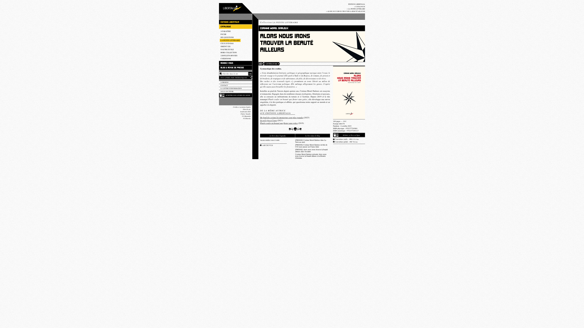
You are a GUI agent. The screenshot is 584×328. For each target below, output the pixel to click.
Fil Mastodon (246, 116)
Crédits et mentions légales (242, 107)
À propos (224, 82)
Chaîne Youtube (246, 114)
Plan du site (247, 109)
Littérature (271, 64)
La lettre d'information (231, 88)
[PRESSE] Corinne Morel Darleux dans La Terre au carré (310, 141)
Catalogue (360, 6)
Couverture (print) (346, 142)
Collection (279, 22)
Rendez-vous (227, 63)
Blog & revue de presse (232, 68)
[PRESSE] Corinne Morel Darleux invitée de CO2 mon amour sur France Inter (311, 146)
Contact (224, 85)
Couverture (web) (347, 139)
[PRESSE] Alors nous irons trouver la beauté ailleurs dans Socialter (311, 150)
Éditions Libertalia (356, 4)
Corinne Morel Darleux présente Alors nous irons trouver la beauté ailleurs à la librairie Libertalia (311, 156)
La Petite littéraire (356, 9)
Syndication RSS (245, 112)
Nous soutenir (227, 91)
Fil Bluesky (247, 118)
